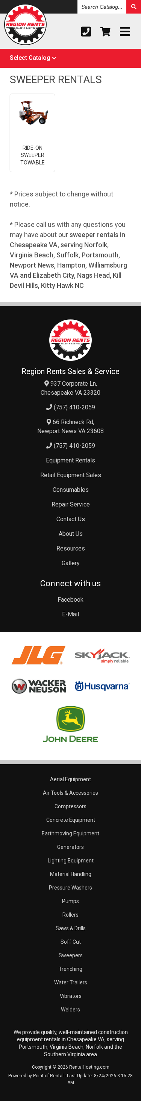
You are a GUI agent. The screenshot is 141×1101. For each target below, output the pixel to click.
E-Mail (70, 614)
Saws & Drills (71, 928)
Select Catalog (30, 57)
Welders (70, 1010)
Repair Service (71, 504)
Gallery (71, 563)
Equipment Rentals (70, 460)
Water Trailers (70, 982)
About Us (71, 533)
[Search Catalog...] (133, 7)
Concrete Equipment (70, 820)
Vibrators (71, 996)
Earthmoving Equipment (70, 833)
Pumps (70, 901)
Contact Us (70, 519)
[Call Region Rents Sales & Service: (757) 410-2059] (86, 31)
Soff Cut (71, 942)
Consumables (71, 489)
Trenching (70, 969)
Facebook (70, 599)
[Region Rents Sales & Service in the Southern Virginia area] (25, 26)
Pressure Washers (70, 888)
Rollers (70, 915)
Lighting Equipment (71, 861)
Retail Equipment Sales (70, 475)
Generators (70, 847)
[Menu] (125, 31)
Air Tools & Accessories (70, 793)
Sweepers (71, 955)
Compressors (70, 806)
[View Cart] (105, 31)
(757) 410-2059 (73, 407)
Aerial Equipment (70, 779)
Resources (70, 548)
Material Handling (70, 874)
